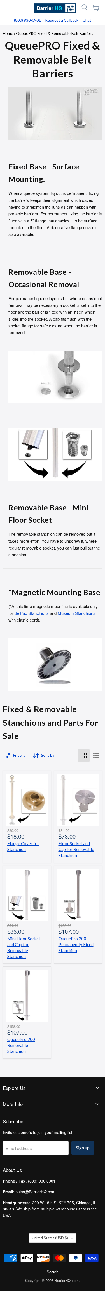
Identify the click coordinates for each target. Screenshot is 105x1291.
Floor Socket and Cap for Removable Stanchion (76, 849)
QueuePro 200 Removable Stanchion (21, 1045)
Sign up (83, 1147)
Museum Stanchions (76, 613)
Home (8, 33)
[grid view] (84, 755)
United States (50, 1238)
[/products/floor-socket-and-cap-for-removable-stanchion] (78, 800)
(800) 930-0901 (27, 20)
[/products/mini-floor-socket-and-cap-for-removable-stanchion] (27, 895)
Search (52, 1271)
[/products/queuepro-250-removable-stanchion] (27, 996)
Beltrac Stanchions (31, 613)
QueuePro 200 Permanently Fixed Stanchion (76, 944)
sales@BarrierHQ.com (35, 1191)
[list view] (96, 755)
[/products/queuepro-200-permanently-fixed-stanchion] (78, 895)
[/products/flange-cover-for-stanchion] (27, 800)
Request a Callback (61, 20)
